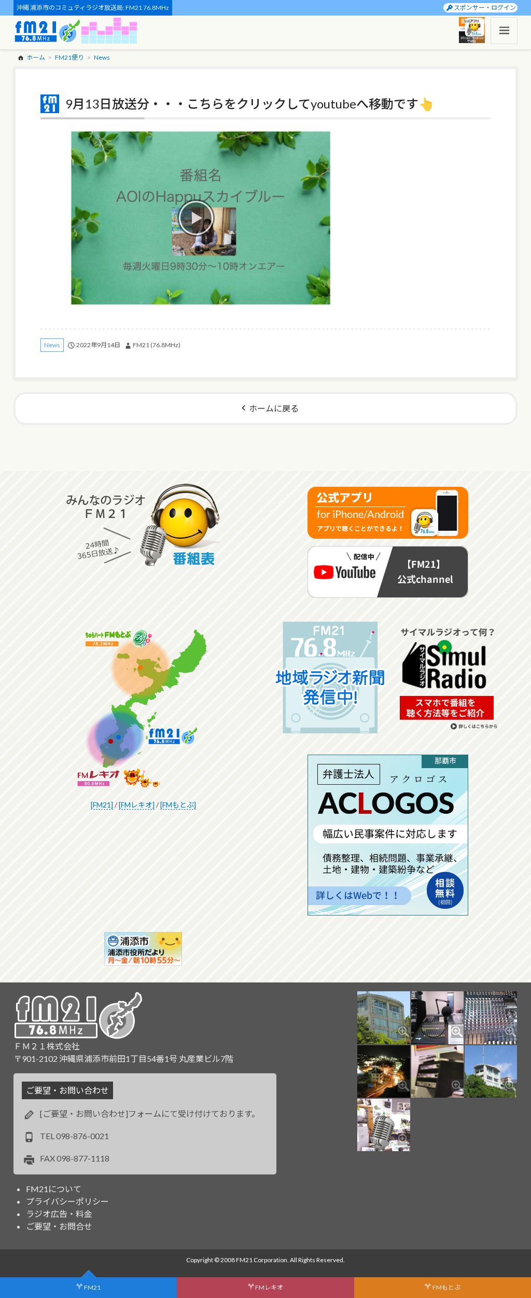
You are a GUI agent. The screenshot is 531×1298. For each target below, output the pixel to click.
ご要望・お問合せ (59, 1226)
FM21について (53, 1189)
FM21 (92, 1287)
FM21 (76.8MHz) (156, 345)
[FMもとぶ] (178, 804)
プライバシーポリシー (67, 1201)
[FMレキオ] (137, 804)
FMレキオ (269, 1287)
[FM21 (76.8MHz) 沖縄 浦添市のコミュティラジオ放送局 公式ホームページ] (47, 31)
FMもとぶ (446, 1287)
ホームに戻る (274, 408)
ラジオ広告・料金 (59, 1214)
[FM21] (102, 804)
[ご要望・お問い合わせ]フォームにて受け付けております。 (150, 1113)
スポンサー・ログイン (485, 7)
